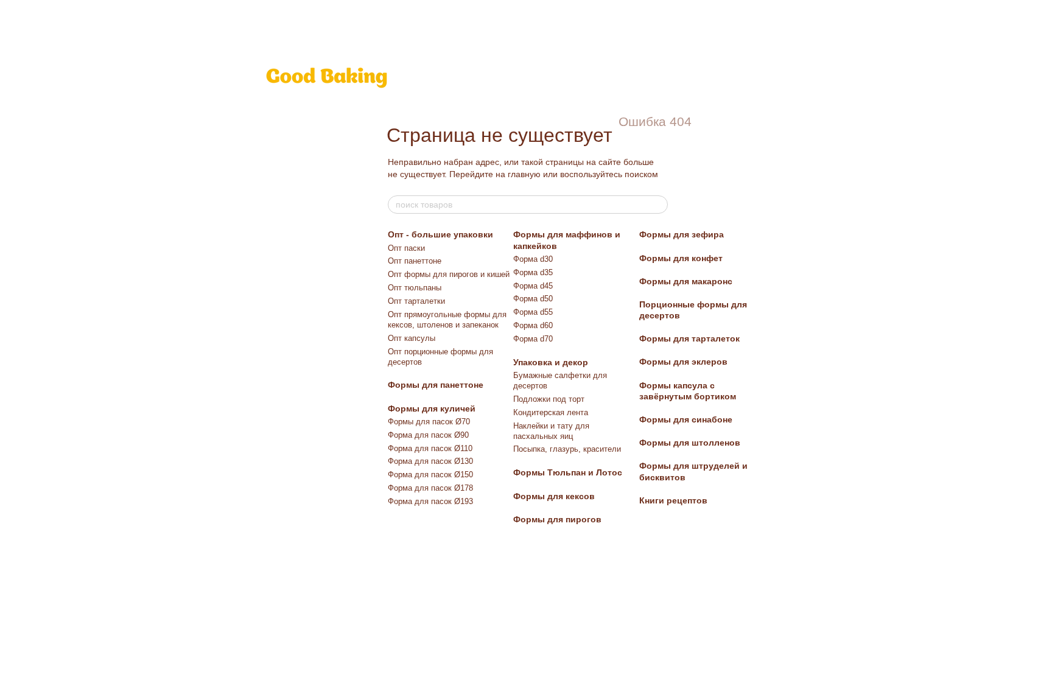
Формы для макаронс (685, 281)
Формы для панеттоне (435, 385)
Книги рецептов (673, 500)
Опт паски (406, 248)
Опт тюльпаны (414, 287)
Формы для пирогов (557, 519)
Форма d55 (533, 312)
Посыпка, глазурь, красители (567, 449)
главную (524, 174)
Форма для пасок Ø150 (430, 474)
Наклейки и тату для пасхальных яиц (551, 431)
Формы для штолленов (689, 442)
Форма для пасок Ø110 (430, 448)
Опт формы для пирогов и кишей (449, 274)
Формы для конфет (681, 258)
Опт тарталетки (416, 301)
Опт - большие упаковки (440, 234)
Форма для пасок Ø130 (430, 461)
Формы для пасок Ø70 (429, 421)
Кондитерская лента (550, 412)
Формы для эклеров (683, 361)
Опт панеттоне (414, 260)
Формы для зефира (681, 234)
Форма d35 (533, 272)
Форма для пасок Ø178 (430, 487)
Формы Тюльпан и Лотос (567, 472)
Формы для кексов (554, 496)
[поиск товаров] (658, 204)
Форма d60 (533, 325)
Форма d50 (533, 298)
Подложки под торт (548, 399)
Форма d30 (533, 259)
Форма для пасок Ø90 (428, 435)
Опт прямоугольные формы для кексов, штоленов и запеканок (447, 319)
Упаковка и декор (550, 362)
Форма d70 (533, 338)
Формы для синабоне (685, 419)
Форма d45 (533, 285)
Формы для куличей (431, 408)
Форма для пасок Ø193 (430, 501)
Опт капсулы (411, 338)
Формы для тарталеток (689, 338)
